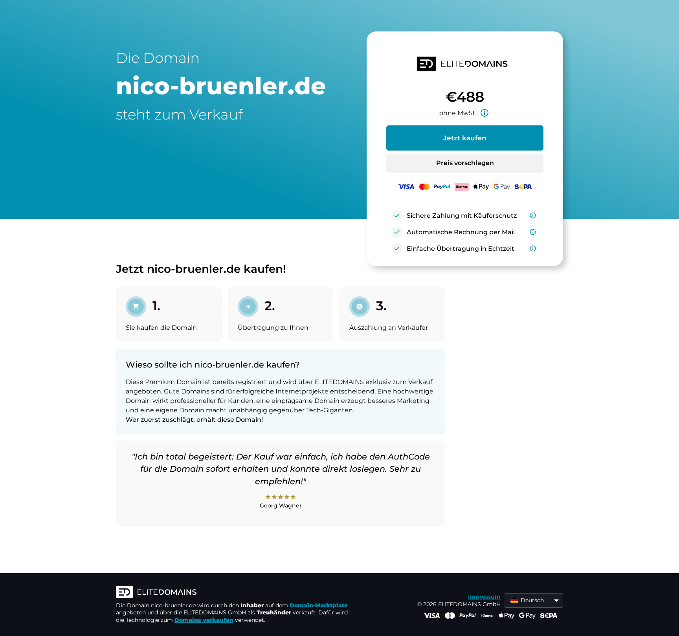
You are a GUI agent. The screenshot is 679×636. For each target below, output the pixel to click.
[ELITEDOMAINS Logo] (234, 593)
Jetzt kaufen (464, 138)
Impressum (484, 596)
